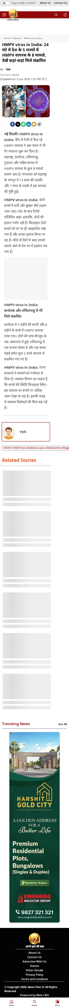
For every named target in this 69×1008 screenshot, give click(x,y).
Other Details (34, 970)
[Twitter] (18, 124)
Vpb (8, 69)
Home (7, 38)
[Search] (56, 14)
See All (62, 724)
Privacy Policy (34, 975)
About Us (45, 3)
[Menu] (65, 14)
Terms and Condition (34, 979)
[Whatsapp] (23, 124)
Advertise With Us (34, 962)
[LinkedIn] (28, 124)
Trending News (16, 724)
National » (17, 38)
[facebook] (12, 124)
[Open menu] (5, 15)
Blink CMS (42, 995)
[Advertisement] (26, 282)
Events (34, 966)
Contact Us (60, 3)
